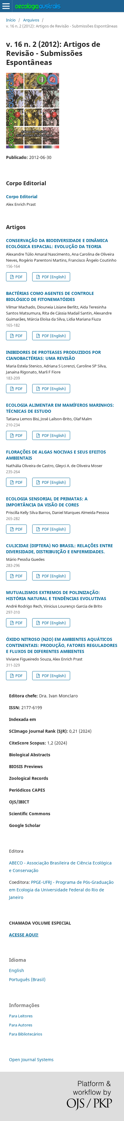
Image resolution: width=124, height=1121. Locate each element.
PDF (18, 276)
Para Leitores (21, 1016)
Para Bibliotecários (25, 1034)
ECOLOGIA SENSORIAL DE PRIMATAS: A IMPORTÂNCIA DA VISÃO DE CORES (47, 502)
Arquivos (31, 20)
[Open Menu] (6, 6)
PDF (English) (53, 276)
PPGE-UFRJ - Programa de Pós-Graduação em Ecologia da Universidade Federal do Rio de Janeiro (61, 889)
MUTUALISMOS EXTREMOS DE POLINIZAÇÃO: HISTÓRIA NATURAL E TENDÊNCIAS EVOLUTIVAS (56, 595)
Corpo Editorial (21, 196)
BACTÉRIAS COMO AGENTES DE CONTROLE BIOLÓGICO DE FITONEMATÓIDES (50, 296)
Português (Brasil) (27, 979)
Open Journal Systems (31, 1059)
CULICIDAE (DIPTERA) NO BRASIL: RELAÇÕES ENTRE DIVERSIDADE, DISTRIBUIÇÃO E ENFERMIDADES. (59, 548)
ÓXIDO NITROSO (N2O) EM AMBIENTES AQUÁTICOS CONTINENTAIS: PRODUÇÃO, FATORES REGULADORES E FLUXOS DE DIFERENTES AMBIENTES (61, 645)
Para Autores (20, 1025)
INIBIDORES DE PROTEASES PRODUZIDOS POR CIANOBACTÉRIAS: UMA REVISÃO (53, 355)
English (16, 970)
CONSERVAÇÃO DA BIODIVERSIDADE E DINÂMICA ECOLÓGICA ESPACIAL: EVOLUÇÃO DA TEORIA (57, 243)
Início (11, 20)
